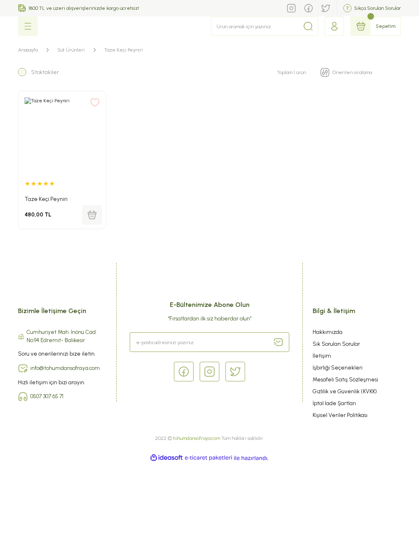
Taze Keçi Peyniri (123, 50)
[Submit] (278, 342)
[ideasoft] (166, 458)
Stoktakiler (45, 72)
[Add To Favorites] (95, 102)
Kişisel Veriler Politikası (340, 415)
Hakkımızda (327, 332)
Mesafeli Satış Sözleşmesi (345, 379)
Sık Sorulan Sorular (336, 343)
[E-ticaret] (208, 458)
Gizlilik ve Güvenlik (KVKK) (345, 391)
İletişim (322, 355)
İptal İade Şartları (334, 403)
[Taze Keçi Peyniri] (62, 135)
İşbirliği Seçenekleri (338, 367)
